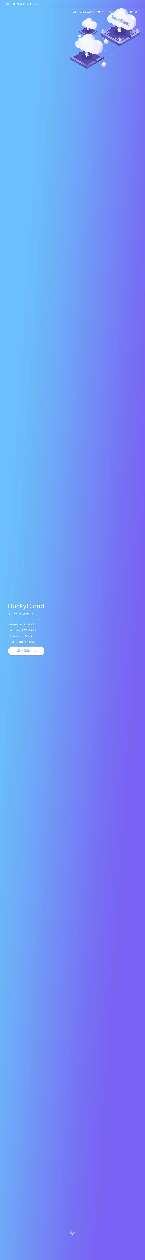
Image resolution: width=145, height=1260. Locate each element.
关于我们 (122, 12)
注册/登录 (133, 12)
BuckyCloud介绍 (87, 12)
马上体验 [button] (26, 651)
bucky (17, 4)
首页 (75, 12)
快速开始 (100, 12)
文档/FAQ (111, 12)
